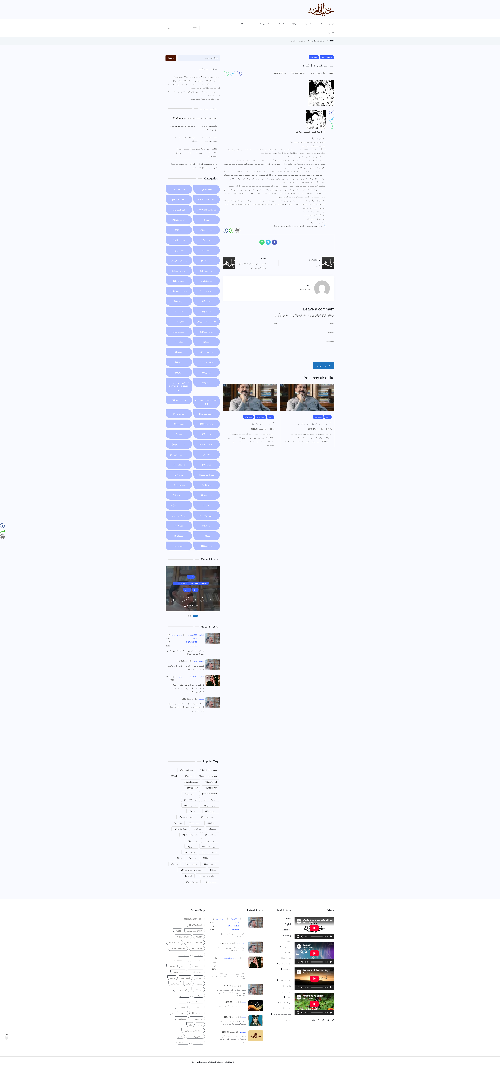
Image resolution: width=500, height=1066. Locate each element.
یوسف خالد (211, 881)
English (179, 189)
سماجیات (178, 424)
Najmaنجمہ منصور (208, 776)
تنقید (308, 23)
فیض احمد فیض (206, 475)
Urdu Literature (191, 782)
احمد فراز (206, 230)
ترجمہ (178, 823)
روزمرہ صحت (179, 400)
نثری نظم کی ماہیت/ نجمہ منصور (204, 99)
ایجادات (206, 260)
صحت (179, 434)
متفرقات (179, 495)
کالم (206, 485)
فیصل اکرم (191, 864)
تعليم (179, 311)
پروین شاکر (206, 291)
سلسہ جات (245, 23)
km (327, 429)
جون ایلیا (206, 332)
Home (331, 40)
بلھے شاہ (179, 281)
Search (171, 58)
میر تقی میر (179, 515)
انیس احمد (195, 823)
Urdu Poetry (211, 788)
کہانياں (206, 495)
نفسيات (179, 536)
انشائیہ (179, 250)
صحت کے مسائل (206, 444)
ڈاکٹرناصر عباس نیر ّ (192, 870)
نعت (207, 536)
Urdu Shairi (192, 788)
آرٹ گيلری (179, 210)
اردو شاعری (210, 805)
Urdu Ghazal (211, 782)
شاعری (331, 32)
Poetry (179, 199)
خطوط (178, 352)
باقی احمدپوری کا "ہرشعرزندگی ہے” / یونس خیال (196, 77)
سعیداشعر (193, 840)
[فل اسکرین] (298, 936)
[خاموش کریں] (302, 936)
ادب (320, 23)
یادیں (178, 546)
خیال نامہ (206, 362)
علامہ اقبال (179, 444)
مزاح (295, 23)
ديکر (179, 362)
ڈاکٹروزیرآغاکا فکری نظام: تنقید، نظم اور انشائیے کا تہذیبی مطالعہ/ (187, 688)
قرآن (331, 23)
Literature (206, 199)
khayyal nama (186, 770)
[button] (197, 616)
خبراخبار (206, 352)
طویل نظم (190, 852)
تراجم (179, 301)
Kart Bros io (178, 118)
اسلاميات (206, 240)
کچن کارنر (179, 485)
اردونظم (211, 811)
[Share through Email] (237, 230)
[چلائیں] (331, 936)
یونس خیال (192, 881)
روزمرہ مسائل (206, 414)
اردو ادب (190, 793)
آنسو (206, 220)
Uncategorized (206, 210)
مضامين (206, 505)
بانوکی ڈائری (317, 40)
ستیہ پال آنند (190, 834)
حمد (206, 342)
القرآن (212, 823)
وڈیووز (206, 546)
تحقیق (206, 301)
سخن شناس (211, 840)
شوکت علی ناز (209, 852)
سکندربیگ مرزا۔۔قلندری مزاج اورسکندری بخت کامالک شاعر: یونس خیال (194, 93)
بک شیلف (206, 281)
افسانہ (281, 23)
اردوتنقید (210, 799)
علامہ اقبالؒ (210, 858)
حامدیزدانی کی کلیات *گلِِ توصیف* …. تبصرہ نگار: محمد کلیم (233, 1039)
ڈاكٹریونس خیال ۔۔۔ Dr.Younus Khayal (179, 386)
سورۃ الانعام (209, 846)
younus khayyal (209, 793)
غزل (206, 464)
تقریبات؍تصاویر (206, 321)
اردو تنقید (190, 799)
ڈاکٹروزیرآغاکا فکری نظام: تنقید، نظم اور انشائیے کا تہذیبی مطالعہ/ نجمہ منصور (194, 86)
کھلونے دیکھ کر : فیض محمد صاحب (202, 118)
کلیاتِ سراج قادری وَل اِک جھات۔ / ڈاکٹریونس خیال (196, 80)
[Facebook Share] (225, 230)
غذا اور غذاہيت (179, 454)
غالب (206, 454)
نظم (178, 525)
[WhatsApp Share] (231, 230)
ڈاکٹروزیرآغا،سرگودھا (205, 402)
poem (188, 776)
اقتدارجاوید (187, 817)
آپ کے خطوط (178, 220)
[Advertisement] (193, 735)
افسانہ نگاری (209, 817)
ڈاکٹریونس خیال (208, 876)
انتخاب (207, 250)
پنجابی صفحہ (264, 23)
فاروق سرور (210, 864)
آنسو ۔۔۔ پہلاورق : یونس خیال (315, 423)
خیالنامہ (211, 834)
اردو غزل (190, 805)
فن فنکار (179, 464)
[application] (314, 928)
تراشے (206, 311)
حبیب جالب (179, 332)
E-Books (207, 189)
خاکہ (179, 342)
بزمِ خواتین (179, 271)
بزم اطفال (206, 271)
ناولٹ (206, 525)
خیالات (198, 829)
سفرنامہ (179, 414)
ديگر (206, 372)
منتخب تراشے (178, 505)
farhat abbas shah (208, 770)
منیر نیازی (206, 515)
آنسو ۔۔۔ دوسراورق (263, 423)
